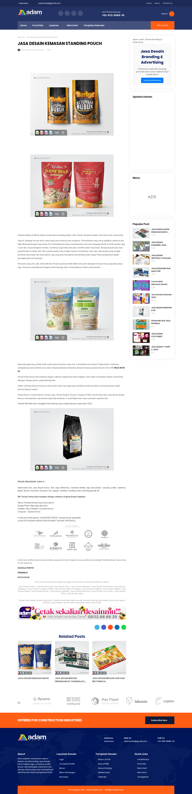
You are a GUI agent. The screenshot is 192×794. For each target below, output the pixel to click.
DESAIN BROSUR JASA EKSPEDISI (160, 322)
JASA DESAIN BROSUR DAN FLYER (160, 270)
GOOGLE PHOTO (26, 568)
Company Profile (67, 764)
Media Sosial (104, 772)
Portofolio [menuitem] (37, 25)
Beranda (21, 37)
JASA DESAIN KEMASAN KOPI (161, 309)
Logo (61, 759)
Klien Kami (142, 772)
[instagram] (73, 13)
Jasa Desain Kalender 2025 (161, 296)
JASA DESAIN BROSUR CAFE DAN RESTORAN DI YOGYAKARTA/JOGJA (108, 680)
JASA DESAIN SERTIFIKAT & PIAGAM (161, 256)
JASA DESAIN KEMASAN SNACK (33, 678)
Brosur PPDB (103, 764)
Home (149, 3)
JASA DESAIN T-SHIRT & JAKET (160, 348)
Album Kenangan (67, 772)
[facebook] (60, 13)
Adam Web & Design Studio (32, 50)
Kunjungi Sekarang (152, 80)
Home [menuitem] (23, 25)
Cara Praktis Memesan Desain (159, 283)
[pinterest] (80, 13)
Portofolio (141, 764)
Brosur (62, 768)
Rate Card (142, 768)
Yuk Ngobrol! (143, 777)
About (157, 3)
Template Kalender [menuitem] (94, 25)
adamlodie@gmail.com (49, 3)
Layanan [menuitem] (54, 25)
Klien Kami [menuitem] (72, 25)
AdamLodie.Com (95, 789)
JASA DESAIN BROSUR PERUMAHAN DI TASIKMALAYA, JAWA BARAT (70, 680)
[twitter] (67, 13)
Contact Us (167, 3)
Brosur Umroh (104, 759)
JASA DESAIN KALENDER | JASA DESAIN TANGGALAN (160, 244)
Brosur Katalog (105, 768)
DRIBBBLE (23, 573)
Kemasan (63, 777)
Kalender (102, 777)
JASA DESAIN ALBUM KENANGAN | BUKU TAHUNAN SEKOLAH (160, 230)
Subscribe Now (159, 720)
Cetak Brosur (143, 759)
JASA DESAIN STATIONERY (157, 335)
